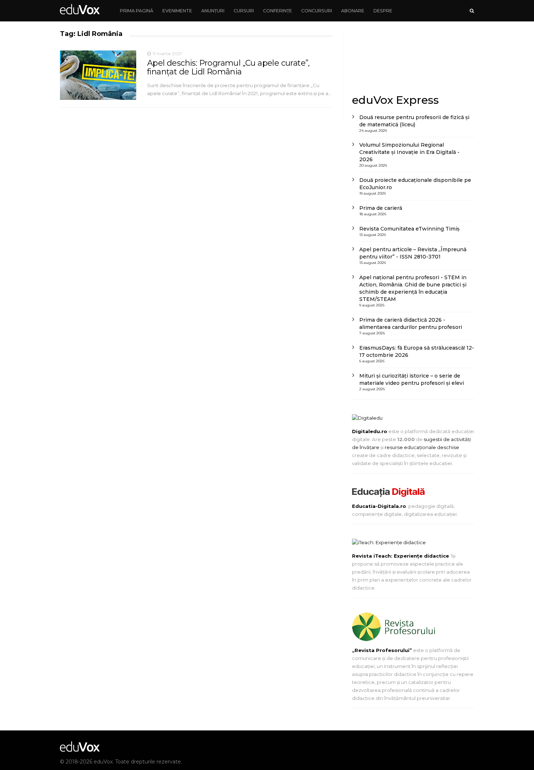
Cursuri (244, 10)
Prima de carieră (380, 208)
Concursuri (316, 10)
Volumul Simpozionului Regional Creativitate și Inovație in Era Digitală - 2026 (409, 152)
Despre (382, 10)
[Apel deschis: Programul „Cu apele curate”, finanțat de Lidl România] (98, 75)
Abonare (352, 10)
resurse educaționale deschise (422, 447)
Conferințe (277, 10)
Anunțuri (212, 10)
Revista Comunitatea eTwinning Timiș (409, 228)
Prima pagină (136, 10)
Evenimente (177, 10)
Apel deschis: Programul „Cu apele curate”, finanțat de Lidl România (228, 67)
